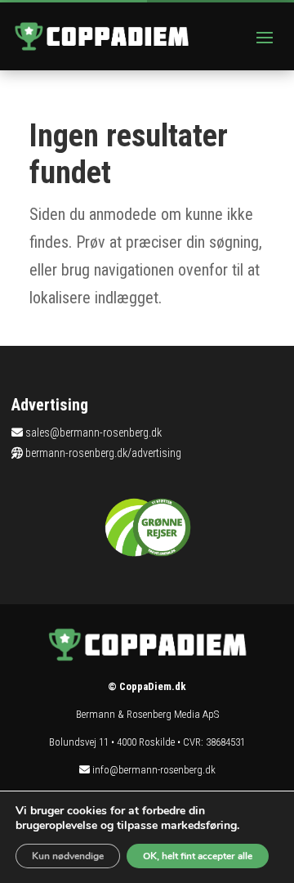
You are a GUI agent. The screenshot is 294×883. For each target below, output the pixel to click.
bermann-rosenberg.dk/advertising (103, 452)
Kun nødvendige (68, 856)
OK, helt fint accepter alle (197, 856)
